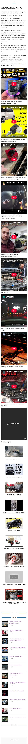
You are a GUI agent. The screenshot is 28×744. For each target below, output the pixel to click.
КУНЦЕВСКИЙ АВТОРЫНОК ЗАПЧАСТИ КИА (15, 674)
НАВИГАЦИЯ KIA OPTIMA (15, 665)
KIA (14, 1)
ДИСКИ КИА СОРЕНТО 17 (15, 708)
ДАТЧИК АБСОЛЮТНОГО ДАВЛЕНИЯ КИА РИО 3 (15, 622)
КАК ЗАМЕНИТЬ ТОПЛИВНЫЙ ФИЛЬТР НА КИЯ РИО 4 (16, 639)
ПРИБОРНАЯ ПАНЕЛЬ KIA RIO (16, 691)
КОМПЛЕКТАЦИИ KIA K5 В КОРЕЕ (17, 717)
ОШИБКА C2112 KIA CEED (15, 656)
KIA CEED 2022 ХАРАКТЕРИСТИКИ (17, 647)
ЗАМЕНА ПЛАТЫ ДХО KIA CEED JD (17, 699)
